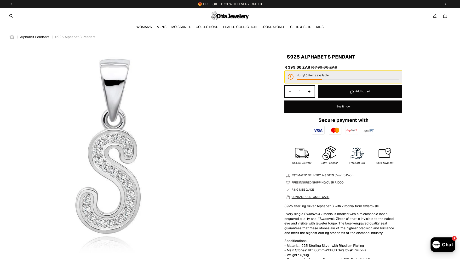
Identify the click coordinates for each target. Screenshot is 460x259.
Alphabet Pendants (34, 37)
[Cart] (445, 16)
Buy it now (343, 106)
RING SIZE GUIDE (303, 190)
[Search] (11, 16)
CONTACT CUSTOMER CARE (310, 197)
